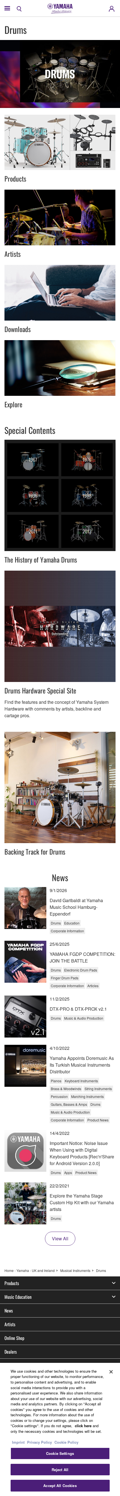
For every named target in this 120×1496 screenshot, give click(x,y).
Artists (9, 1324)
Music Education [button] (18, 1296)
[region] (60, 1429)
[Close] (111, 1372)
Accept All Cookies (59, 1485)
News (8, 1310)
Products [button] (11, 1283)
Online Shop (14, 1338)
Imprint (18, 1442)
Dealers (10, 1351)
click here (83, 1425)
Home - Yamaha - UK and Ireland (29, 1270)
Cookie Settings (60, 1453)
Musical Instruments (75, 1270)
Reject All (60, 1469)
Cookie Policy (66, 1442)
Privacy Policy (39, 1442)
